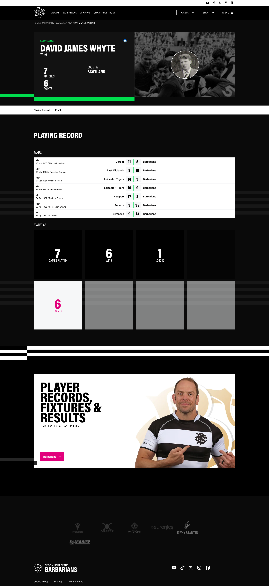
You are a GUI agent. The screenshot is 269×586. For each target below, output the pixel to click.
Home (37, 23)
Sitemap (58, 581)
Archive (85, 12)
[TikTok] (214, 3)
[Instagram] (226, 3)
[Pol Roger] (134, 527)
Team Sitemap (75, 581)
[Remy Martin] (189, 527)
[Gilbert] (107, 527)
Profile (58, 110)
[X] (220, 3)
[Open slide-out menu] (227, 12)
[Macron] (79, 527)
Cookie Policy (41, 581)
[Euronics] (162, 527)
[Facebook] (232, 3)
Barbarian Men (64, 23)
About (55, 12)
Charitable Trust (104, 12)
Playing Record (42, 110)
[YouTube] (207, 3)
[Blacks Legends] (79, 542)
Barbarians (70, 12)
